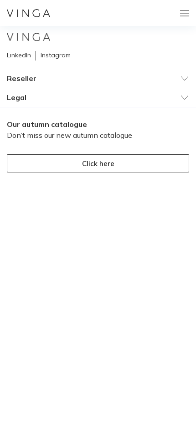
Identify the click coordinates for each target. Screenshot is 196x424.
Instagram (56, 55)
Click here (98, 163)
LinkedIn (19, 55)
